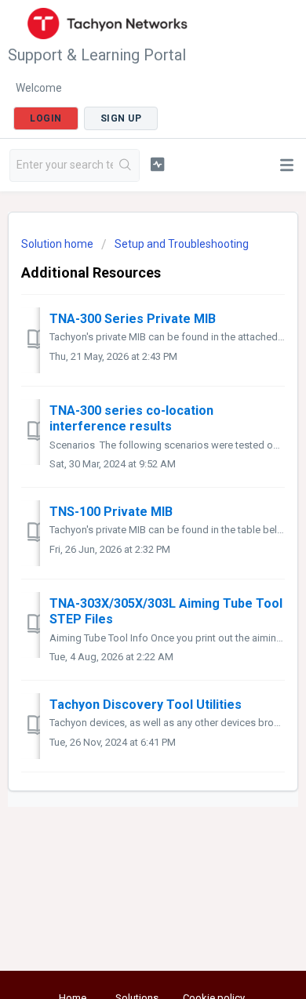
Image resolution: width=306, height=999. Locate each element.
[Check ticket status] (156, 164)
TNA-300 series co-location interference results (131, 418)
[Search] (126, 165)
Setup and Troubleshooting (182, 244)
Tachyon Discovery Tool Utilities (145, 704)
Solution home (58, 244)
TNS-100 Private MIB (111, 511)
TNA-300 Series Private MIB (132, 318)
